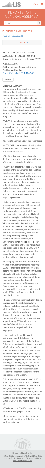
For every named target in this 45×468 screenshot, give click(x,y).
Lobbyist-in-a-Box (26, 453)
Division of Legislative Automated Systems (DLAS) (27, 459)
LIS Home (15, 453)
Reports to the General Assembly (22, 14)
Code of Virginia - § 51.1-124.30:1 (18, 73)
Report (7, 80)
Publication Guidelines (12, 36)
